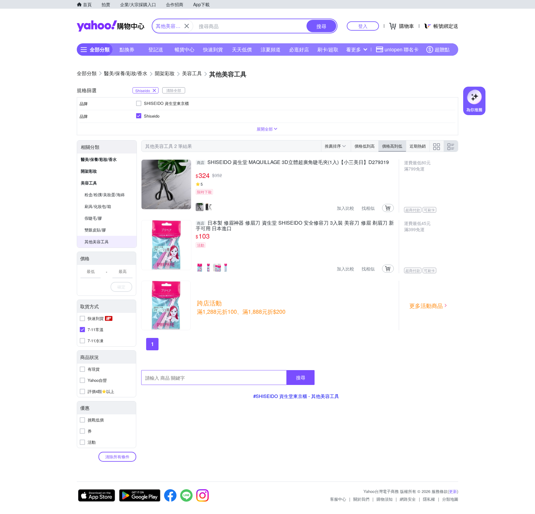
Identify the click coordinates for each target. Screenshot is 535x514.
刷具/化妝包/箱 (98, 206)
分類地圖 (450, 499)
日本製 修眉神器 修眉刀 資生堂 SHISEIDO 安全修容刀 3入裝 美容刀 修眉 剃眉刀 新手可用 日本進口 (295, 225)
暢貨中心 (184, 49)
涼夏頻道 (271, 49)
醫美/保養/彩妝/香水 (99, 159)
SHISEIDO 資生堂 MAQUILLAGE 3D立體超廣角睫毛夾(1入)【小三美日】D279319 (293, 162)
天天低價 (242, 49)
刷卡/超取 (327, 49)
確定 (121, 287)
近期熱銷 (418, 146)
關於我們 (361, 499)
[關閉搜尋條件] (186, 26)
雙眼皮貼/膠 (95, 230)
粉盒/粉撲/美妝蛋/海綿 (104, 194)
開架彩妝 (89, 171)
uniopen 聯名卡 (402, 49)
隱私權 (429, 499)
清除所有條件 (117, 457)
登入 (363, 26)
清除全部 (173, 90)
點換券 (127, 49)
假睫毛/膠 (93, 218)
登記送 (155, 49)
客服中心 (338, 499)
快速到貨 (213, 49)
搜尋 (300, 377)
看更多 (353, 49)
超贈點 (442, 49)
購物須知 (384, 499)
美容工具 (89, 183)
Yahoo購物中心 (110, 26)
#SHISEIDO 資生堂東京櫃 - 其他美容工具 (296, 396)
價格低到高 (364, 146)
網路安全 (408, 499)
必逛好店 (299, 49)
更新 (453, 491)
